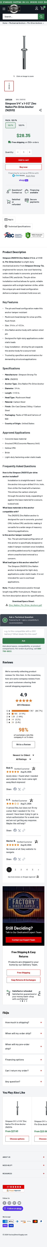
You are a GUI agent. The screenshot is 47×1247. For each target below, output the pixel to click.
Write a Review (23, 744)
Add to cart (23, 160)
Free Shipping (23, 972)
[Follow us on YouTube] (19, 1203)
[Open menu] (4, 9)
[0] (42, 9)
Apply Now (30, 176)
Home (5, 23)
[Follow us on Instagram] (9, 1203)
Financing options (14, 1059)
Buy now (24, 167)
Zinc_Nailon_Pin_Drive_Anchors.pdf (25, 605)
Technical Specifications (19, 226)
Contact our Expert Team (23, 939)
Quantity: (9, 152)
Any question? (12, 1081)
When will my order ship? (18, 1033)
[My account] (36, 9)
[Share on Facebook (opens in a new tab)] (15, 789)
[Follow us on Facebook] (4, 1203)
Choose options (17, 1138)
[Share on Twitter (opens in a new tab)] (19, 789)
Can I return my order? (17, 1070)
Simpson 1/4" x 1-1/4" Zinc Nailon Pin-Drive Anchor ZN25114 (16, 1124)
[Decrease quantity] (18, 152)
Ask (23, 641)
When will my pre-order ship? (17, 1046)
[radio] (24, 711)
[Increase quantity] (29, 152)
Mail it (10, 219)
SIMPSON (8, 99)
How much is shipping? (17, 1022)
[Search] (41, 16)
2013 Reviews (29, 705)
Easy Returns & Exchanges (23, 980)
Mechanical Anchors (17, 23)
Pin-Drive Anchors (35, 23)
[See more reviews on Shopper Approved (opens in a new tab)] (23, 789)
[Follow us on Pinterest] (14, 1203)
